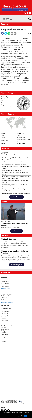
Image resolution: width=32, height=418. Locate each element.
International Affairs (7, 107)
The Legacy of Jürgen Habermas (12, 154)
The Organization (5, 313)
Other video (16, 231)
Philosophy (4, 97)
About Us (3, 310)
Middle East (4, 140)
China (18, 135)
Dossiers (4, 24)
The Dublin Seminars (8, 239)
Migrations (4, 101)
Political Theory (6, 221)
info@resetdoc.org (5, 288)
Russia (3, 143)
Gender (3, 103)
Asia (2, 135)
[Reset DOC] (16, 7)
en (29, 33)
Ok (25, 416)
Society (3, 99)
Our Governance (5, 311)
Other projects (16, 265)
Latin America (21, 137)
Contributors (4, 316)
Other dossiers (16, 197)
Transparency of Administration (9, 315)
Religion (3, 105)
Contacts (3, 318)
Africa (3, 133)
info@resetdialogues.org (7, 302)
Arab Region (20, 133)
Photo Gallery (4, 340)
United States (21, 143)
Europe (3, 137)
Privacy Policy (4, 320)
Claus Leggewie (6, 227)
